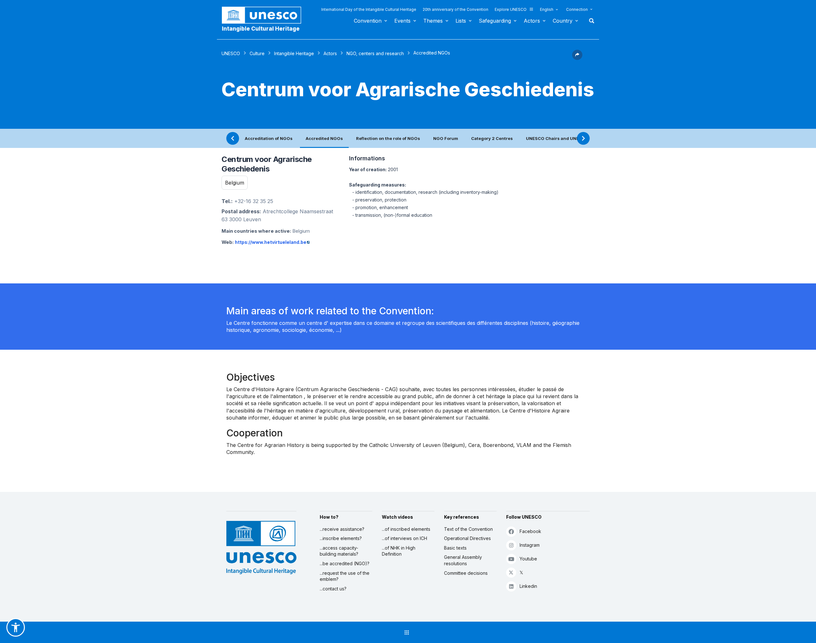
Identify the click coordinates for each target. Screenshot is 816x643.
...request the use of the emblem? (344, 576)
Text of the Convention (468, 529)
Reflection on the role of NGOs (388, 138)
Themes (433, 21)
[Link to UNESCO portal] (265, 15)
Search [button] (589, 20)
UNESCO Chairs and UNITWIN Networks (568, 138)
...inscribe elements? (341, 538)
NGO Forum (445, 138)
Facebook (530, 531)
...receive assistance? (342, 529)
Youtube (528, 558)
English (546, 9)
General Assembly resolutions (463, 560)
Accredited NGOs (324, 138)
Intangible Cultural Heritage (261, 29)
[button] (577, 58)
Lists (460, 21)
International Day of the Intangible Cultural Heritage (368, 9)
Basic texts (455, 548)
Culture (257, 53)
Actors (532, 21)
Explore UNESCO (511, 9)
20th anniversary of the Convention (455, 9)
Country (562, 21)
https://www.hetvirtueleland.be (270, 242)
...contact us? (333, 588)
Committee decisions (466, 573)
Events (402, 21)
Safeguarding (495, 21)
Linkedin (528, 586)
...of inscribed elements (406, 529)
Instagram (530, 545)
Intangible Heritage (294, 53)
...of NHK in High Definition (398, 551)
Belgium (234, 182)
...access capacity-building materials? (339, 551)
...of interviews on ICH (404, 538)
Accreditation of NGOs (269, 138)
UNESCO (231, 53)
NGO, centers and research (375, 53)
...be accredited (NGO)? (344, 563)
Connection (577, 9)
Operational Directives (467, 538)
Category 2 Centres (492, 138)
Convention (368, 21)
